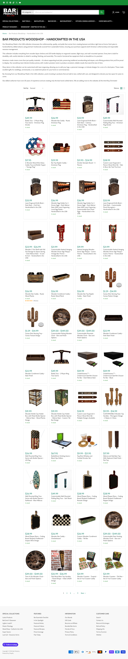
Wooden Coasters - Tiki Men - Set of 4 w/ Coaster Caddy (113, 578)
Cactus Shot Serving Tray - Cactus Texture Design (34, 334)
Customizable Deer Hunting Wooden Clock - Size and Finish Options (112, 538)
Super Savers (6, 632)
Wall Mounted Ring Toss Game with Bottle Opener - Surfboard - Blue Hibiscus (34, 498)
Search (98, 617)
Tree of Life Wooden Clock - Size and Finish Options (34, 578)
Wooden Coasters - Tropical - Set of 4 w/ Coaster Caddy (87, 578)
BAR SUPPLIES (39, 21)
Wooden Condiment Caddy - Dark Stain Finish (113, 334)
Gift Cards (68, 620)
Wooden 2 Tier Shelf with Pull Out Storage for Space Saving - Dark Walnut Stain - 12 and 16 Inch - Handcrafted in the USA (35, 254)
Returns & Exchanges (102, 623)
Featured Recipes (39, 629)
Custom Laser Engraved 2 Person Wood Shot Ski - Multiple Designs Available (86, 416)
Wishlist (98, 635)
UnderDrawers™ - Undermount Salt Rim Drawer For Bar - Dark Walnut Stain (87, 376)
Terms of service (101, 632)
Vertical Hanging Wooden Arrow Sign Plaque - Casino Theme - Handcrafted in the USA (86, 253)
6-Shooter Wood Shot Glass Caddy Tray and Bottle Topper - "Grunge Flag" (35, 165)
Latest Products (7, 617)
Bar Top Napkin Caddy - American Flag (59, 164)
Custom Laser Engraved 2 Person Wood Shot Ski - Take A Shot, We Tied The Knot (113, 165)
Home (4, 33)
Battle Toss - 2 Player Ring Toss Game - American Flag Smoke (34, 123)
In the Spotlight (38, 620)
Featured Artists (39, 623)
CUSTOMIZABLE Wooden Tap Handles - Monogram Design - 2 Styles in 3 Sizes (113, 416)
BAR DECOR (52, 21)
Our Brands (68, 617)
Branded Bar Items (71, 626)
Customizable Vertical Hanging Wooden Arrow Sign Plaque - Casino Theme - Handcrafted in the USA (113, 253)
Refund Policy (100, 626)
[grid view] (121, 88)
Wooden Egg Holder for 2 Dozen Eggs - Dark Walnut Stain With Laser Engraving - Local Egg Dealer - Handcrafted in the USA (60, 207)
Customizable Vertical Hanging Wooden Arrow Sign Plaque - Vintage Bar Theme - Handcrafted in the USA (61, 253)
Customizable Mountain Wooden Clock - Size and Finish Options (85, 335)
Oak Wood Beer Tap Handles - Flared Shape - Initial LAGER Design (61, 579)
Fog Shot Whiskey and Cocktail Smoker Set (84, 457)
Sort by (26, 88)
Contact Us (99, 620)
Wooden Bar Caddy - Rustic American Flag (60, 122)
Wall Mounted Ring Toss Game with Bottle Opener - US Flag (34, 458)
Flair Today (37, 635)
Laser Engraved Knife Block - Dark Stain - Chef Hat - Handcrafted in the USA (35, 205)
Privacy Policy (69, 632)
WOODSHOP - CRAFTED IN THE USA (33, 27)
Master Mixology (7, 626)
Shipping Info (100, 629)
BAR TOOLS (26, 21)
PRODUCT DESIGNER (9, 27)
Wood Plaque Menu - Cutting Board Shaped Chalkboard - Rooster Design (87, 498)
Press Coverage (38, 632)
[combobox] (66, 12)
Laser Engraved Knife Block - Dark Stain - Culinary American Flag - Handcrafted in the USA (87, 124)
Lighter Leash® (7, 623)
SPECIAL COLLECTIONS (10, 21)
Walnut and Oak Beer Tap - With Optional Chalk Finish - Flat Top (112, 458)
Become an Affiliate (71, 623)
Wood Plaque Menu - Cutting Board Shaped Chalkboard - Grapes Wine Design (35, 538)
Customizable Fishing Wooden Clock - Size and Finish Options (61, 335)
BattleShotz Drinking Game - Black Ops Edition (61, 457)
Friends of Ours (69, 629)
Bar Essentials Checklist (41, 617)
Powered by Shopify (8, 653)
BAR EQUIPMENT (66, 21)
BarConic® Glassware (9, 620)
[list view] (124, 88)
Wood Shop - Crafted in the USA (12, 629)
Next (82, 593)
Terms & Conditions (71, 635)
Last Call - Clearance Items (10, 635)
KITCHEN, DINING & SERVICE (85, 21)
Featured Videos (39, 626)
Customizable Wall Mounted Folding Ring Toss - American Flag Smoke (113, 123)
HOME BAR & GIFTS (105, 21)
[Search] (101, 12)
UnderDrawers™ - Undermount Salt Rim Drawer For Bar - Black (113, 376)
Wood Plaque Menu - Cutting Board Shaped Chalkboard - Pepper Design (113, 498)
